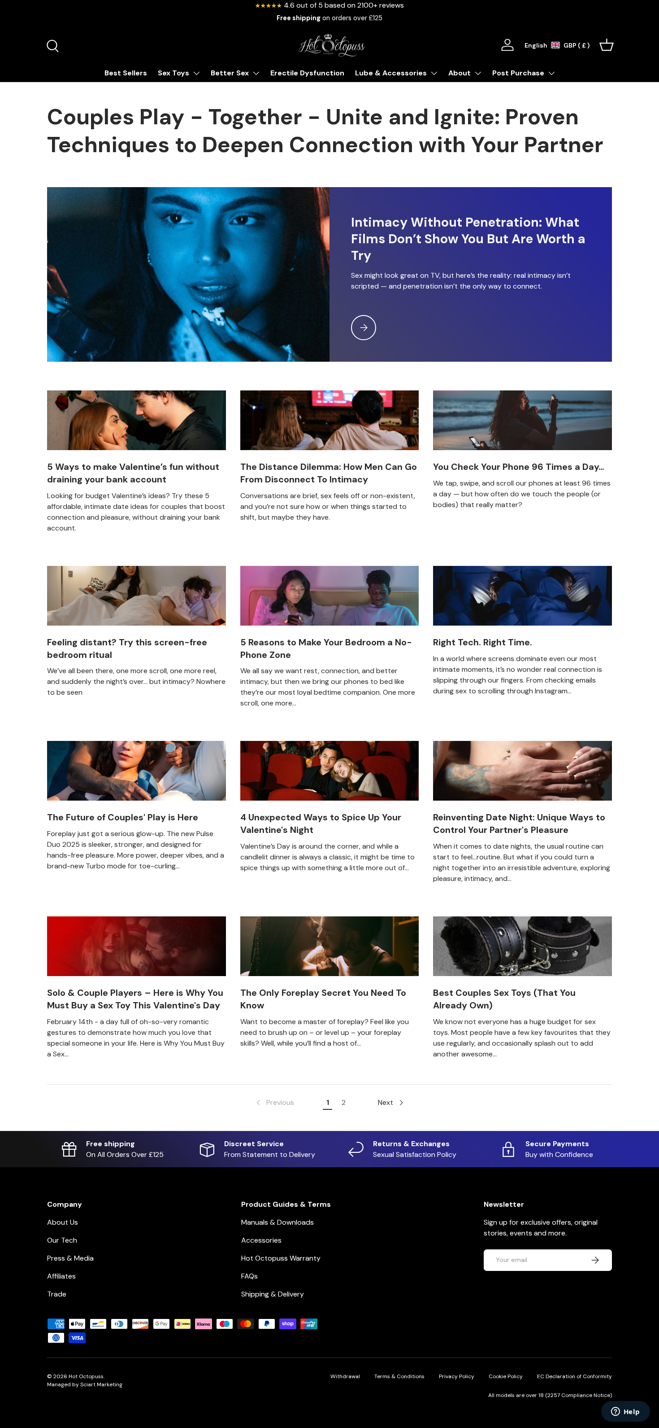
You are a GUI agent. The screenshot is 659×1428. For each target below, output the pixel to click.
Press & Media (70, 1258)
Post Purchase (518, 73)
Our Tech (62, 1240)
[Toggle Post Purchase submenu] (551, 73)
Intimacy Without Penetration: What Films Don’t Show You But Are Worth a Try (468, 239)
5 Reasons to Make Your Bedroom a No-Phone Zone (326, 648)
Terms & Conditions (399, 1376)
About (459, 73)
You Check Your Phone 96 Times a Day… (518, 467)
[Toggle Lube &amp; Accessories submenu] (434, 73)
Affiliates (61, 1276)
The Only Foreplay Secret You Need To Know (323, 999)
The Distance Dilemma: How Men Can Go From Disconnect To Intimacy (328, 473)
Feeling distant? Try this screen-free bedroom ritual (127, 648)
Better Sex (230, 73)
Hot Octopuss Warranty (281, 1258)
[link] (274, 1102)
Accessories (261, 1240)
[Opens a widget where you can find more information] (625, 1412)
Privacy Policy (456, 1376)
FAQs (249, 1276)
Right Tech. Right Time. (482, 642)
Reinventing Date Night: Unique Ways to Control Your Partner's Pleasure (519, 823)
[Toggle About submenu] (478, 73)
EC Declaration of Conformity (574, 1376)
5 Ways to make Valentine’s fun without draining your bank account (133, 473)
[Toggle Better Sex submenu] (256, 73)
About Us (62, 1222)
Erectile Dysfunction (307, 73)
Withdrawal (345, 1376)
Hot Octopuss (86, 1376)
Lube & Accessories (391, 73)
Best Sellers (125, 73)
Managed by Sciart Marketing (84, 1384)
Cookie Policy (506, 1376)
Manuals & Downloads (277, 1222)
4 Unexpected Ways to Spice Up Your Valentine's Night (320, 823)
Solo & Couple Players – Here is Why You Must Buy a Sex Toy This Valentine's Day (135, 999)
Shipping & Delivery (272, 1294)
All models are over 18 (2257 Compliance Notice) (550, 1395)
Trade (56, 1294)
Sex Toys (173, 73)
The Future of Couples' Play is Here (122, 817)
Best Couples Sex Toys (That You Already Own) (504, 999)
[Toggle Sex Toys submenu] (196, 73)
